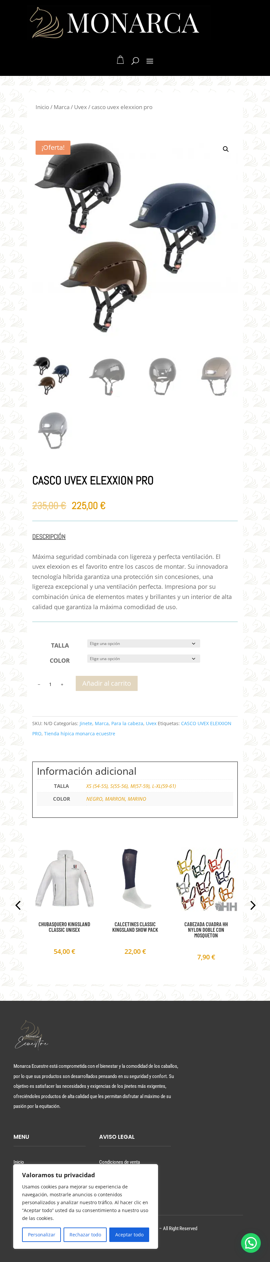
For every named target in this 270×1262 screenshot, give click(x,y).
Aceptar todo (129, 1234)
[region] (85, 1206)
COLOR (60, 660)
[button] (226, 149)
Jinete (86, 723)
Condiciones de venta (119, 1162)
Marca (61, 107)
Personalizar (41, 1234)
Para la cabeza (127, 723)
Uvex (80, 107)
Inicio (42, 107)
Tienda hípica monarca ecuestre (79, 733)
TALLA (60, 645)
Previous (19, 906)
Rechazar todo (85, 1234)
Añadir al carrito (106, 683)
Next (251, 906)
